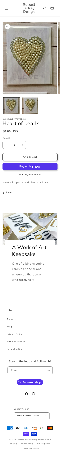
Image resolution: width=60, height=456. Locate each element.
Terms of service (31, 449)
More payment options (30, 174)
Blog (9, 326)
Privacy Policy (14, 334)
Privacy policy (43, 443)
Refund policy (14, 349)
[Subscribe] (48, 370)
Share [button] (9, 192)
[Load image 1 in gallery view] (11, 105)
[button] (6, 8)
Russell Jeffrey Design (28, 439)
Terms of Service (16, 341)
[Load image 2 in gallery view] (30, 105)
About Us (12, 319)
